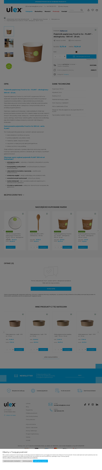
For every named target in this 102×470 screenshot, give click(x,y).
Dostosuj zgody (27, 461)
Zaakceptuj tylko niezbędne (12, 461)
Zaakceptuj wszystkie (40, 461)
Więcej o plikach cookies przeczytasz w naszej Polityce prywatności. (20, 457)
